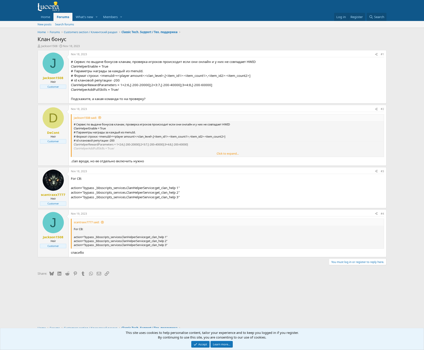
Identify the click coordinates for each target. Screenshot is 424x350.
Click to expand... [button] (228, 153)
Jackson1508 (49, 46)
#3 (382, 171)
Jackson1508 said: (85, 118)
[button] (97, 17)
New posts (44, 24)
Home (45, 17)
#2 (382, 109)
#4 (382, 214)
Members (110, 17)
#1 (382, 54)
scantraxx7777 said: (86, 222)
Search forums (64, 24)
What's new (84, 17)
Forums (63, 17)
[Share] (376, 54)
